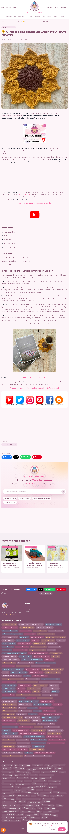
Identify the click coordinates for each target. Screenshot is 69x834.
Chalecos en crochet (9, 656)
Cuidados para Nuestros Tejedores (52, 669)
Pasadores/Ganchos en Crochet (12, 717)
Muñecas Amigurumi (9, 711)
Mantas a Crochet (29, 808)
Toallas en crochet (8, 743)
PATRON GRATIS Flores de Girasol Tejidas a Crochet (39, 378)
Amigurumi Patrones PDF (9, 801)
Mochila (22, 707)
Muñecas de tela (25, 711)
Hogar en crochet (8, 688)
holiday (20, 781)
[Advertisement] (34, 422)
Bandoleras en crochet (10, 637)
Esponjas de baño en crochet (49, 772)
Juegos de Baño (24, 691)
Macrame (31, 698)
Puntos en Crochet (38, 730)
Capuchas (6, 650)
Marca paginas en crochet (42, 704)
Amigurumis (21, 16)
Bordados (60, 640)
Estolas (26, 675)
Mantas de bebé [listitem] (24, 498)
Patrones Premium (11, 7)
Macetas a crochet (25, 765)
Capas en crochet (54, 646)
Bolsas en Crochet (32, 814)
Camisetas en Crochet (38, 646)
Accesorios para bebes (53, 624)
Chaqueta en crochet (54, 780)
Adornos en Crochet (26, 627)
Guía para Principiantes (58, 765)
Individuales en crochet (9, 781)
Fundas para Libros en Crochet (28, 682)
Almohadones (25, 630)
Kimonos (46, 691)
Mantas (56, 16)
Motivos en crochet (46, 707)
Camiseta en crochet (59, 793)
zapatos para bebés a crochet (12, 756)
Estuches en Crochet (39, 675)
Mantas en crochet (9, 704)
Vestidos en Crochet (36, 749)
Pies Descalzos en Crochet (50, 717)
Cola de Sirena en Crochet (10, 659)
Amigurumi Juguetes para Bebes (11, 808)
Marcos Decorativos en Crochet (11, 805)
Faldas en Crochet (19, 768)
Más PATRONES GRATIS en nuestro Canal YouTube (34, 203)
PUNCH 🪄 (38, 727)
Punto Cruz (6, 730)
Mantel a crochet (24, 704)
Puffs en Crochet (25, 727)
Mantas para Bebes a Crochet (31, 805)
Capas (18, 799)
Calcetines (52, 643)
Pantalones (21, 714)
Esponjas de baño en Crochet (11, 675)
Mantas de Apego (47, 701)
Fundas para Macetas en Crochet (50, 682)
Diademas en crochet (52, 672)
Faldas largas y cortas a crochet (12, 679)
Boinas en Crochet (22, 640)
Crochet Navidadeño (40, 781)
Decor (5, 672)
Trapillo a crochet (8, 746)
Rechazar (52, 829)
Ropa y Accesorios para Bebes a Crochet (32, 733)
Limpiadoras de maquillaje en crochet (28, 695)
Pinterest (37, 457)
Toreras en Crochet (38, 743)
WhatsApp (26, 457)
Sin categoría (22, 739)
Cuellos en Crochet (32, 669)
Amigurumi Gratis (10, 16)
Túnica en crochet (23, 746)
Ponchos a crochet (49, 720)
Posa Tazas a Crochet (10, 727)
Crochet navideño (23, 666)
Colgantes (49, 659)
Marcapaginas (52, 787)
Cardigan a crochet (20, 650)
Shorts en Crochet (8, 739)
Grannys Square (7, 775)
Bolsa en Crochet (48, 640)
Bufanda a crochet (9, 643)
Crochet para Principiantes (51, 811)
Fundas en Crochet (9, 682)
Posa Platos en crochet (45, 723)
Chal (43, 16)
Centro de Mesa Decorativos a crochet (14, 653)
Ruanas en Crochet (54, 733)
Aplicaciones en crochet (45, 634)
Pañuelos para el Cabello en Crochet (50, 714)
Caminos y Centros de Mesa (10, 812)
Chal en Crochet (34, 818)
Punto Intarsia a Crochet (20, 730)
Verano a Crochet (38, 746)
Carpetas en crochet (37, 650)
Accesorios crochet (9, 624)
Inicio (2, 7)
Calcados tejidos (39, 643)
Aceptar (61, 829)
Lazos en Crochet (8, 695)
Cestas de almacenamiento (38, 653)
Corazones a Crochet (48, 805)
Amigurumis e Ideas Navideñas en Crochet (34, 786)
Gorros (49, 16)
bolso (33, 795)
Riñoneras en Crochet (9, 733)
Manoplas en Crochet (9, 701)
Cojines (55, 656)
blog (46, 784)
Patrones (49, 7)
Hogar (17, 787)
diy (16, 765)
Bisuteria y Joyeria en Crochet (55, 637)
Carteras (51, 650)
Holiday (21, 688)
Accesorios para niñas (10, 627)
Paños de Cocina (8, 714)
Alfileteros (34, 775)
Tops (62, 16)
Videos (28, 752)
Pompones (36, 720)
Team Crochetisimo (24, 194)
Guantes (62, 772)
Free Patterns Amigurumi (39, 802)
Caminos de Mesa (21, 646)
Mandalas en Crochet (45, 698)
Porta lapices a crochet (10, 723)
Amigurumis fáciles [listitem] (10, 498)
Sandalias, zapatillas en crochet (33, 736)
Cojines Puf (28, 780)
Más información (50, 825)
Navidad (37, 711)
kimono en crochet (43, 796)
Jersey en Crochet (9, 691)
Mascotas (44, 818)
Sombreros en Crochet (38, 739)
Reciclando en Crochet (55, 730)
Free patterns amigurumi (50, 679)
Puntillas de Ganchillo (52, 727)
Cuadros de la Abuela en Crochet (13, 669)
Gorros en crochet (9, 685)
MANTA (40, 808)
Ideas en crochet (34, 688)
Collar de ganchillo (8, 662)
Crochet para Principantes (40, 666)
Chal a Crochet (55, 653)
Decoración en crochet (13, 22)
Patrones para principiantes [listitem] (42, 498)
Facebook (8, 457)
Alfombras (20, 814)
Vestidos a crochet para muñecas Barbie (14, 749)
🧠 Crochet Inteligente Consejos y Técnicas (37, 756)
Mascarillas (57, 704)
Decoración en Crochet (9, 444)
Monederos (33, 707)
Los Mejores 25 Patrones (27, 811)
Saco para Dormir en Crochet (11, 736)
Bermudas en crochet (45, 778)
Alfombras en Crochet (10, 630)
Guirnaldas (54, 685)
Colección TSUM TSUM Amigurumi (32, 659)
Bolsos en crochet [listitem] (10, 502)
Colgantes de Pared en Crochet (31, 798)
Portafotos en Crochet (27, 723)
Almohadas (22, 802)
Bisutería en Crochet (22, 778)
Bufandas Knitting (24, 643)
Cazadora (36, 772)
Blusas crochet (8, 640)
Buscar (26, 611)
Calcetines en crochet (8, 796)
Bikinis (47, 765)
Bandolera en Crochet (8, 815)
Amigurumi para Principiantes (12, 634)
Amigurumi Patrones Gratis (39, 768)
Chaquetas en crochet (41, 656)
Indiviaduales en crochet (50, 688)
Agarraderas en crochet (44, 627)
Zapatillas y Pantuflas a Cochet (44, 752)
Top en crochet (23, 743)
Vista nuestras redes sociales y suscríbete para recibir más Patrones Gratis (34, 388)
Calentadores (7, 646)
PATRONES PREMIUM (32, 717)
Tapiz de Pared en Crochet (57, 739)
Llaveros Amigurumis (49, 695)
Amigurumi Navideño (56, 630)
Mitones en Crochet (9, 707)
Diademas (59, 805)
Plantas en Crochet (9, 720)
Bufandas (31, 790)
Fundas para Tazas (8, 787)
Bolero (39, 811)
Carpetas (37, 16)
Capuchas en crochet (23, 796)
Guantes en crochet (40, 685)
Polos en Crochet (23, 720)
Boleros (35, 640)
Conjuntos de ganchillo (25, 662)
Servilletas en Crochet (54, 736)
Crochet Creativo (8, 666)
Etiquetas (63, 7)
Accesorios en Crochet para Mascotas (30, 624)
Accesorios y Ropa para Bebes (11, 792)
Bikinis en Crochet (37, 637)
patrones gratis (13, 197)
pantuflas (32, 714)
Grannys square (24, 685)
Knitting (55, 691)
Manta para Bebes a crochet (28, 701)
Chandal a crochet (25, 656)
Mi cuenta (27, 609)
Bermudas (23, 637)
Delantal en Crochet (36, 672)
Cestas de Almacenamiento (30, 820)
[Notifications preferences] (3, 830)
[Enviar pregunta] (63, 492)
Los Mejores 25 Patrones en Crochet (13, 698)
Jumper (36, 691)
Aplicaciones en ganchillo (22, 783)
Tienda (56, 7)
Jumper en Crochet (8, 772)
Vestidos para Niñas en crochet (12, 752)
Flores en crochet (32, 679)
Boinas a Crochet (7, 765)
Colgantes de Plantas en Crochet (11, 821)
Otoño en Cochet (49, 711)
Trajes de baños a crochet (56, 743)
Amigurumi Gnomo (40, 630)
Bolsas (30, 16)
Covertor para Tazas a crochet (45, 662)
